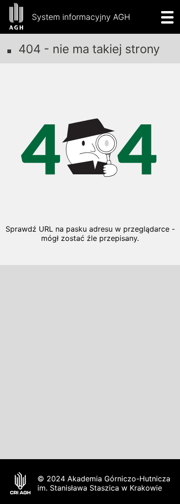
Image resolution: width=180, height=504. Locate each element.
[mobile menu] (164, 17)
